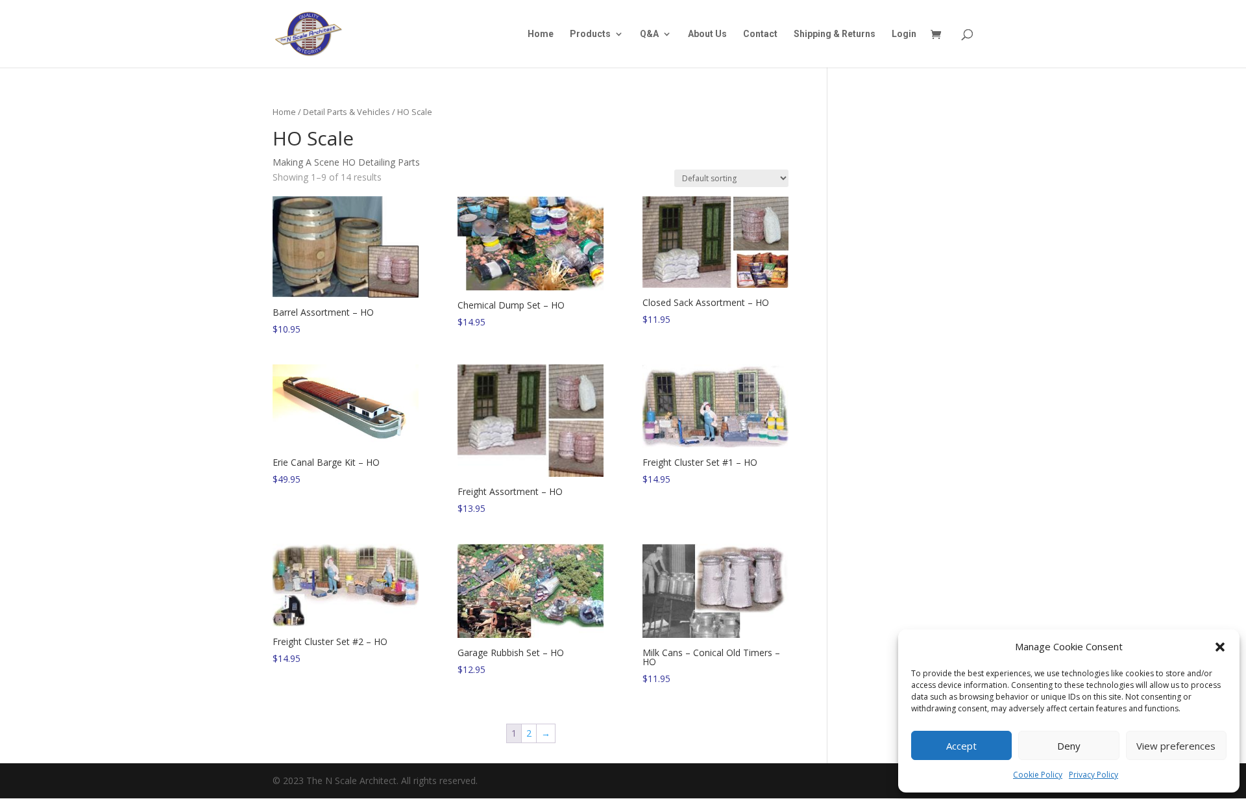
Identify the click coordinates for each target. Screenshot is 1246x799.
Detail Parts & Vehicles (346, 112)
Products (590, 34)
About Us (707, 34)
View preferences (1175, 745)
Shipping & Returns (834, 34)
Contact (760, 34)
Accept (961, 745)
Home (541, 34)
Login (904, 34)
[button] (1220, 646)
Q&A (649, 34)
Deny (1069, 745)
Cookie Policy (1037, 774)
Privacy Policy (1093, 774)
